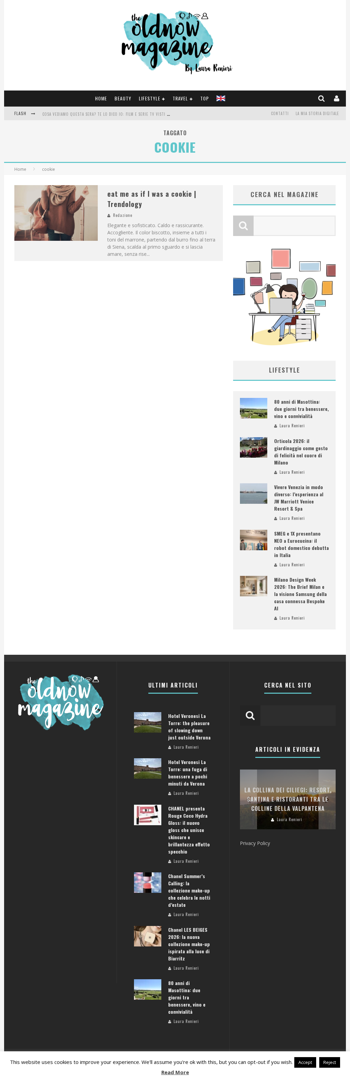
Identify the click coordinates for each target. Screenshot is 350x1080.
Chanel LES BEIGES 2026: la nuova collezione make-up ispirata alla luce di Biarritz (189, 944)
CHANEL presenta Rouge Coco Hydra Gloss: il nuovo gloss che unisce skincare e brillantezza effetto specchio (189, 830)
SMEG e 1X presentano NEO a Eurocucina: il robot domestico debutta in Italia (301, 544)
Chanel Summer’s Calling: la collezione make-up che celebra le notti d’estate (189, 890)
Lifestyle (149, 98)
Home (101, 98)
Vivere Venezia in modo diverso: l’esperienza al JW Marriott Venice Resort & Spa (298, 497)
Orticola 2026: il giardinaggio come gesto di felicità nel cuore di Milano (301, 451)
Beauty (123, 98)
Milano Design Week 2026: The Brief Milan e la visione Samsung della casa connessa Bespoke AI (300, 594)
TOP (204, 98)
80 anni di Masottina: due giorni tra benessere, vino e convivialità (301, 408)
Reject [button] (329, 1062)
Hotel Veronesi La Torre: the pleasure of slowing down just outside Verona (189, 726)
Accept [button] (305, 1062)
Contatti (280, 113)
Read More (175, 1072)
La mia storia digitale (317, 113)
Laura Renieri (292, 425)
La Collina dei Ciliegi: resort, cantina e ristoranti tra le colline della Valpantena (288, 799)
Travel (180, 98)
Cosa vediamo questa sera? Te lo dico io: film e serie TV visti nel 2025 (112, 114)
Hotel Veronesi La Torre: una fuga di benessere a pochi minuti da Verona (187, 772)
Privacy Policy (255, 843)
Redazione (122, 215)
